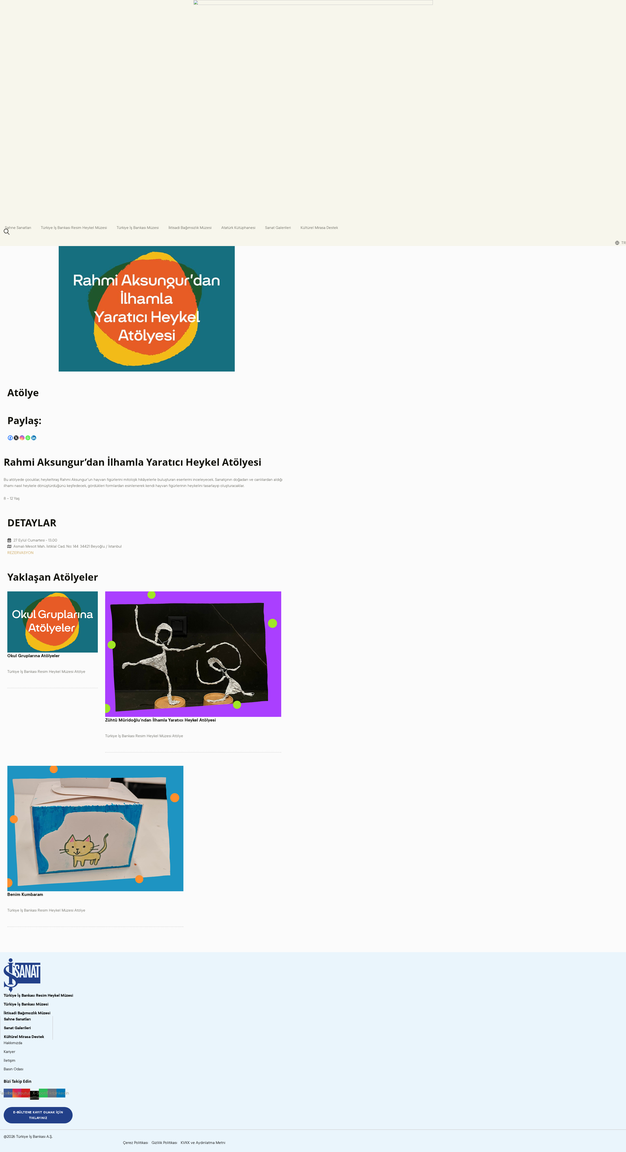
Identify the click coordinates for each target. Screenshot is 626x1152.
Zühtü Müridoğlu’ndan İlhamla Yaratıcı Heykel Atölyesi (160, 720)
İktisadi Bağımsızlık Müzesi (190, 227)
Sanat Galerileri (278, 227)
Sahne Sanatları (18, 227)
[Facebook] (10, 437)
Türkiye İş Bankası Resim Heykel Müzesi (74, 227)
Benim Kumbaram (25, 894)
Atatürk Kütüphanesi (238, 227)
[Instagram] (22, 437)
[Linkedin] (33, 437)
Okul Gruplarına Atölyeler (33, 655)
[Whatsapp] (27, 437)
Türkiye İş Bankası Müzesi (138, 227)
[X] (16, 437)
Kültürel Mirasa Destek (319, 227)
